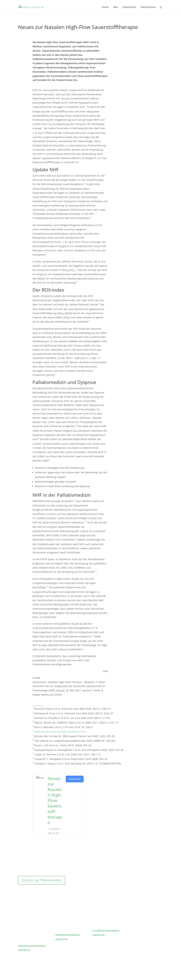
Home (105, 7)
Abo (115, 7)
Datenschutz (148, 7)
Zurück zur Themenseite (41, 880)
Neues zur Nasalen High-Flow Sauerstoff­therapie (55, 800)
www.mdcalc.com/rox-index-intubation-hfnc (60, 731)
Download (75, 779)
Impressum (129, 7)
